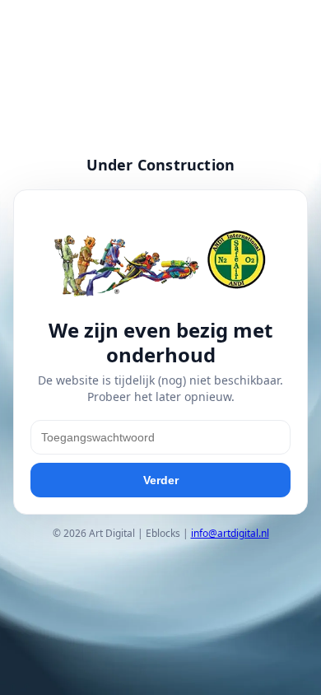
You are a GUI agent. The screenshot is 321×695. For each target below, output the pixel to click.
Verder (161, 480)
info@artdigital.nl (230, 533)
